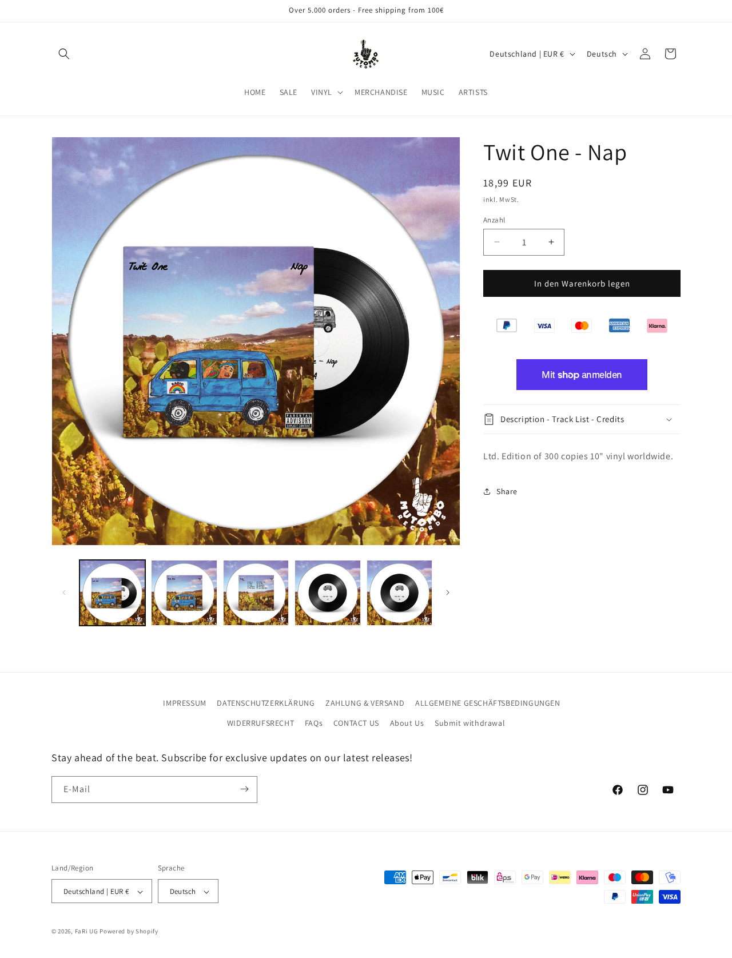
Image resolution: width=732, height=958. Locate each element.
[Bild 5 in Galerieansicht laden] (399, 593)
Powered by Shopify (129, 932)
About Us (407, 723)
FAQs (314, 723)
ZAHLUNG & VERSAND (364, 703)
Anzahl (494, 219)
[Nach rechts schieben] (447, 592)
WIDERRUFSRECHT (260, 723)
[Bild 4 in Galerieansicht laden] (327, 593)
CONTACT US (356, 723)
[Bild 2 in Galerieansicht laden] (184, 593)
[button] (64, 53)
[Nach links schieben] (64, 592)
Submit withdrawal (470, 723)
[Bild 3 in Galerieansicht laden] (256, 593)
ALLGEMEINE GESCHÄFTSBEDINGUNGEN (487, 703)
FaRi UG (86, 932)
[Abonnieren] (244, 789)
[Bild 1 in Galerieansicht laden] (112, 593)
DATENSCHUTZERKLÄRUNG (266, 703)
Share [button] (507, 491)
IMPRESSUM (184, 703)
